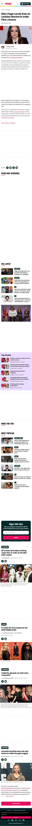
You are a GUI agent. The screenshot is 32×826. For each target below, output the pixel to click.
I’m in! (16, 537)
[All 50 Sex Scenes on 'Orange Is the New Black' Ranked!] (7, 485)
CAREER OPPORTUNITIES (19, 810)
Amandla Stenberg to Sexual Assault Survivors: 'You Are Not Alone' (19, 379)
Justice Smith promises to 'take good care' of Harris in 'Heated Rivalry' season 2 (22, 300)
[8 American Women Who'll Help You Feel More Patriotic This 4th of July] (5, 366)
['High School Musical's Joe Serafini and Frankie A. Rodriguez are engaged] (7, 271)
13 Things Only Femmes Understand (17, 384)
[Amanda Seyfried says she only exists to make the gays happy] (16, 772)
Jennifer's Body (8, 790)
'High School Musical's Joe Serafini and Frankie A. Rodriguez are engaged (22, 272)
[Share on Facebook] (7, 167)
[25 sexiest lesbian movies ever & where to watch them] (7, 450)
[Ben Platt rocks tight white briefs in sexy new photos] (7, 468)
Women (8, 9)
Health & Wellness (18, 438)
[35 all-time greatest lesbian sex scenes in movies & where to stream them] (7, 459)
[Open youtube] (23, 820)
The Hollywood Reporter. (16, 57)
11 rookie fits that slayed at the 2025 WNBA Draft (14, 629)
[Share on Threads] (13, 167)
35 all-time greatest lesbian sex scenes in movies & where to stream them (22, 461)
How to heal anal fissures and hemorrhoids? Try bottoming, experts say (21, 442)
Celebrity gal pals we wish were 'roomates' (14, 674)
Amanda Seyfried (6, 788)
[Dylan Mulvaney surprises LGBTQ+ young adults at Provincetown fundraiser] (7, 280)
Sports (4, 624)
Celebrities (17, 268)
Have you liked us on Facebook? (8, 123)
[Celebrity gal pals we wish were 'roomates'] (16, 693)
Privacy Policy (23, 812)
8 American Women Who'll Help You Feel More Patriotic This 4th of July (20, 366)
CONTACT (9, 810)
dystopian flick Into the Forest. (8, 117)
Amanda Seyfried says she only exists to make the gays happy (14, 752)
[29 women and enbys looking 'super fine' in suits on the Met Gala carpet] (16, 573)
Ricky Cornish (6, 756)
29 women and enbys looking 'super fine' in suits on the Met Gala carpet (14, 552)
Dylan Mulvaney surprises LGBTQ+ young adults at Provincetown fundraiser (22, 281)
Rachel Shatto (6, 558)
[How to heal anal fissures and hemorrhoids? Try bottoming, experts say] (7, 441)
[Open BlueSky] (12, 820)
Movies (16, 447)
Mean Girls (16, 790)
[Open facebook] (8, 820)
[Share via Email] (10, 167)
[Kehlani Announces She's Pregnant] (5, 373)
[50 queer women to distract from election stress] (5, 360)
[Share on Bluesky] (16, 167)
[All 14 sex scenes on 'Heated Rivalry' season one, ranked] (7, 476)
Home (3, 9)
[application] (16, 313)
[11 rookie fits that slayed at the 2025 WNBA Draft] (16, 651)
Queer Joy (17, 278)
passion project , (18, 111)
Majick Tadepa (10, 46)
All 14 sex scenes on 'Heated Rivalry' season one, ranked (22, 477)
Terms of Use (4, 814)
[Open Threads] (16, 820)
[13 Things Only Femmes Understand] (5, 386)
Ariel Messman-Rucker (8, 633)
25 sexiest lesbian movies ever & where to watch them (21, 451)
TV (15, 287)
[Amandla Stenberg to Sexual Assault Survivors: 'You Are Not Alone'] (5, 379)
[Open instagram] (19, 820)
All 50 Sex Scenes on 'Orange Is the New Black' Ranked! (21, 486)
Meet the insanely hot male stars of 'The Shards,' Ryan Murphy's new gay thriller (22, 290)
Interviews (5, 748)
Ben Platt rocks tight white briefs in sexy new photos (22, 469)
